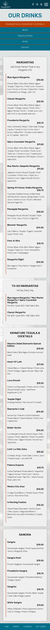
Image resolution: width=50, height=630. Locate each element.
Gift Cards (41, 626)
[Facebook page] (33, 4)
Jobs (6, 626)
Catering (27, 626)
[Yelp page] (41, 4)
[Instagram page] (37, 4)
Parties (16, 626)
